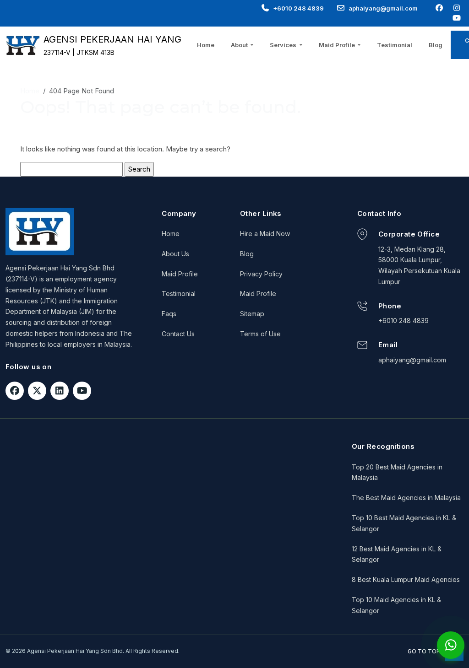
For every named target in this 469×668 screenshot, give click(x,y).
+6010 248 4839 (298, 8)
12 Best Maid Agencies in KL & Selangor (397, 554)
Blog (435, 44)
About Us (175, 254)
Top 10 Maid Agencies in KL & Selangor (396, 605)
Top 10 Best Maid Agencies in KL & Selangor (404, 523)
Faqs (169, 314)
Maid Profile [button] (337, 44)
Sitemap (252, 314)
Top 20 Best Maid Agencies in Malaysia (397, 472)
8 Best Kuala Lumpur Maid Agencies (406, 579)
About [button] (240, 44)
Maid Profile (180, 274)
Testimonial (394, 44)
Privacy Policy (261, 274)
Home (205, 44)
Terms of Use (260, 334)
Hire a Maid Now (265, 233)
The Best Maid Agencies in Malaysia (406, 497)
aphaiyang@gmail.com (383, 8)
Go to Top (425, 651)
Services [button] (284, 44)
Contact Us (178, 334)
